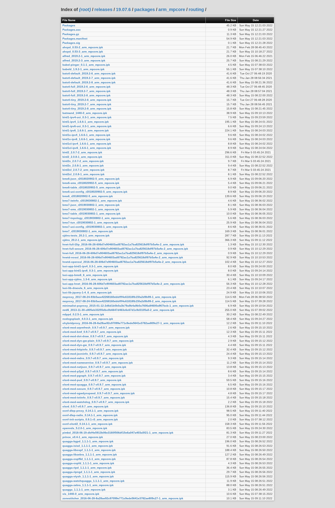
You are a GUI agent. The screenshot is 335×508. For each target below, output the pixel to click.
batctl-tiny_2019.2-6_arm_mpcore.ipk (86, 99)
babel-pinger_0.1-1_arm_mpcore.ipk (86, 64)
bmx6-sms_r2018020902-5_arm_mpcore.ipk (90, 183)
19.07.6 (123, 9)
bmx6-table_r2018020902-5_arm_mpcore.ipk (91, 187)
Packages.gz (70, 34)
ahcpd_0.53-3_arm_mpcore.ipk (82, 51)
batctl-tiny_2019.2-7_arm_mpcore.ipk (86, 104)
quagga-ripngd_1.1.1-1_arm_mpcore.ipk (88, 472)
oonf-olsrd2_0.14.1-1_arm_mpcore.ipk (87, 423)
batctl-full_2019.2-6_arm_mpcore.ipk (86, 86)
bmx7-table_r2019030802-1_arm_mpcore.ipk (91, 213)
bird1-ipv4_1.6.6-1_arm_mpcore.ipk (85, 121)
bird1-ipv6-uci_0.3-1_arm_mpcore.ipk (86, 126)
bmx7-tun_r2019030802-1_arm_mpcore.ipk (90, 222)
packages (144, 9)
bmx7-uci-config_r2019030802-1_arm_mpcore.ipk (94, 226)
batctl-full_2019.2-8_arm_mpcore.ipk (86, 95)
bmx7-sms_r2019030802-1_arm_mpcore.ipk (90, 209)
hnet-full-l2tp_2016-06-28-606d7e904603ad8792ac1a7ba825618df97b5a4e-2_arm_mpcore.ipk (123, 244)
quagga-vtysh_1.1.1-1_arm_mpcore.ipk (88, 476)
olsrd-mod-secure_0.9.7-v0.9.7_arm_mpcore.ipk (93, 388)
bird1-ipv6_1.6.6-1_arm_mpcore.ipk (85, 130)
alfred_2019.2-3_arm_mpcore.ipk (83, 60)
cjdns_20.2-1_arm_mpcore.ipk (82, 239)
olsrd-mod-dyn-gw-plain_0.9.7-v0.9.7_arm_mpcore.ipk (98, 340)
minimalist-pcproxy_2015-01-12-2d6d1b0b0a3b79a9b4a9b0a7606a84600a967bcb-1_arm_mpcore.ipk (128, 305)
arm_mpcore (171, 9)
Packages (68, 25)
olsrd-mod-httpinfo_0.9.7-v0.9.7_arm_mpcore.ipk (94, 349)
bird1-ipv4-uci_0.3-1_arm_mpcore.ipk (86, 117)
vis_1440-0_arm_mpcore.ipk (80, 493)
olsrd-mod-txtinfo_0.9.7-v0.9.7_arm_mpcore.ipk (93, 397)
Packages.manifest (74, 38)
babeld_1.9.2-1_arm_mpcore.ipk (83, 69)
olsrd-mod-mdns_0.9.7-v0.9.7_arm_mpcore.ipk (92, 358)
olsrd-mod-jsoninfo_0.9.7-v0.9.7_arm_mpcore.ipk (94, 353)
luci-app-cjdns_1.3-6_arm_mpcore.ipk (87, 279)
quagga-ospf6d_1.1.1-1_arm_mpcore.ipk (89, 459)
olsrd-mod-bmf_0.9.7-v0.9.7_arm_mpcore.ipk (91, 331)
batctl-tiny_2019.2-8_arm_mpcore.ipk (86, 108)
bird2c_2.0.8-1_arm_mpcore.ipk (83, 165)
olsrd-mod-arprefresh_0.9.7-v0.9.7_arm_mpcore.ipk (96, 327)
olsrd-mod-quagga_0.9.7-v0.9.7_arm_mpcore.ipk (94, 384)
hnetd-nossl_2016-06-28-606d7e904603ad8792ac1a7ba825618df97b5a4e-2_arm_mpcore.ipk (122, 257)
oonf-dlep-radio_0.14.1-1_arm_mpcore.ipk (90, 415)
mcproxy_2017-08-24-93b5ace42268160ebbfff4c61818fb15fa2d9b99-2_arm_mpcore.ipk (119, 301)
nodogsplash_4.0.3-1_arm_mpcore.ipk (87, 318)
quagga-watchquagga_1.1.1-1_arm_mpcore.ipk (93, 480)
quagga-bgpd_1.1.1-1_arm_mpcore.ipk (87, 441)
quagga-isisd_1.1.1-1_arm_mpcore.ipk (87, 445)
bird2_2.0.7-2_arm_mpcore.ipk (82, 152)
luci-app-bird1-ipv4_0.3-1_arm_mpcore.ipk (90, 266)
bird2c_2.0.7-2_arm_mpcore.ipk (83, 161)
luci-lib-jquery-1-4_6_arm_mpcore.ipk (87, 292)
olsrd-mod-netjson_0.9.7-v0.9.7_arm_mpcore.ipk (94, 366)
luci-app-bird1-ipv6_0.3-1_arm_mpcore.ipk (90, 270)
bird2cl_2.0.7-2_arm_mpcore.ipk (83, 169)
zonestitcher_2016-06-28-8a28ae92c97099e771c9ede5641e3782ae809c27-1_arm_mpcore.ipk (122, 498)
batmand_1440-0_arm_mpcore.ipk (84, 113)
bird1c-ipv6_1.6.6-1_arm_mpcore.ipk (86, 139)
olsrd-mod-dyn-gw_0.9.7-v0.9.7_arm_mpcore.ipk (94, 345)
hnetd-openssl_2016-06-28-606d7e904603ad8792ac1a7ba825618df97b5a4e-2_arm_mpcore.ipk (124, 261)
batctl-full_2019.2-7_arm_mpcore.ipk (86, 91)
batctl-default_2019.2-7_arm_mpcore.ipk (89, 77)
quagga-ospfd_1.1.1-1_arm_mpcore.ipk (88, 463)
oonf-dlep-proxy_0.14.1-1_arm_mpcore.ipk (90, 410)
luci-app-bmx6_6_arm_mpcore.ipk (84, 275)
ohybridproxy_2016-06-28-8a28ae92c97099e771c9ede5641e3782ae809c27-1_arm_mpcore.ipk (123, 323)
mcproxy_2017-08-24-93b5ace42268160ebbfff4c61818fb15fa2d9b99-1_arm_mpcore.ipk (119, 296)
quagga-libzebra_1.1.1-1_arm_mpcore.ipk (89, 454)
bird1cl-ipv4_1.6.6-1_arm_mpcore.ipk (86, 143)
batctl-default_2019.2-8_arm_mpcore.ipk (89, 82)
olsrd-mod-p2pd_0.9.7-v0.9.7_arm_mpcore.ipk (92, 371)
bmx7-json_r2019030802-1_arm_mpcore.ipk (91, 204)
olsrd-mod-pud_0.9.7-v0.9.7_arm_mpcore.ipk (91, 380)
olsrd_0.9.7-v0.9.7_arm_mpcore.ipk (85, 406)
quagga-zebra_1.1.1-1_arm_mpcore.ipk (88, 485)
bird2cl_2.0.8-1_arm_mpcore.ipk (83, 174)
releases (103, 9)
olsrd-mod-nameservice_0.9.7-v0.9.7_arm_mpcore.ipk (97, 362)
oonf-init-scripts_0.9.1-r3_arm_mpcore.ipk (90, 419)
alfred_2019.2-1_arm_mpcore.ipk (83, 56)
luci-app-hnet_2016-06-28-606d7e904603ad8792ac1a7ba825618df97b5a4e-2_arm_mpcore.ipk (123, 283)
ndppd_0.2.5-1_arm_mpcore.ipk (83, 314)
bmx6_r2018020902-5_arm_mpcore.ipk (87, 196)
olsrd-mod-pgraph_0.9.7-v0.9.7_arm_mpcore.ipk (94, 375)
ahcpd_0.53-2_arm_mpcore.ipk (82, 47)
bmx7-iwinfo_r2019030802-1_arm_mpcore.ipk (92, 200)
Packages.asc (71, 29)
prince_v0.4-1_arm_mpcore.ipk (82, 437)
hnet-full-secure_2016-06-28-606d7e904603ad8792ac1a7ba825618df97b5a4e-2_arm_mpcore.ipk (125, 248)
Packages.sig (71, 42)
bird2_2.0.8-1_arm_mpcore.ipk (82, 156)
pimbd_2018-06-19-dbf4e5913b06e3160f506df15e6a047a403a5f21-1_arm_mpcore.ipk (117, 432)
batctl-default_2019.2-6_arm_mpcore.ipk (89, 73)
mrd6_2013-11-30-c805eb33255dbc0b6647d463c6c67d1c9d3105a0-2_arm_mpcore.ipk (118, 309)
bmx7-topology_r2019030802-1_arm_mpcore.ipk (94, 218)
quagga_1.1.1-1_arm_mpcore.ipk (83, 489)
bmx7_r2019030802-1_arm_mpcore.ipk (87, 231)
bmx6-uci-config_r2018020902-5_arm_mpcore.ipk (94, 191)
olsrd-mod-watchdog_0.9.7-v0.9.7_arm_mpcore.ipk (95, 402)
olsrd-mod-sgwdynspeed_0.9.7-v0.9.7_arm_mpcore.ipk (98, 393)
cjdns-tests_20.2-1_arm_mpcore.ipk (86, 235)
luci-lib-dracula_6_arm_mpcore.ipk (85, 288)
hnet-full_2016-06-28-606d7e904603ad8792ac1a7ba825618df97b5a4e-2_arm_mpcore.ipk (120, 253)
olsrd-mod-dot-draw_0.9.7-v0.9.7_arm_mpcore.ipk (95, 336)
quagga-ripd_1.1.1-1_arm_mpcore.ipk (87, 467)
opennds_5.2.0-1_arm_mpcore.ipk (84, 428)
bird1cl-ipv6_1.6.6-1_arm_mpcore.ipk (86, 147)
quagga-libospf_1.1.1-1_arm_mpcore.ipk (89, 450)
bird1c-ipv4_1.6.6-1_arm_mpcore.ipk (86, 134)
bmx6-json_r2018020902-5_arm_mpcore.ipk (91, 178)
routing (196, 9)
